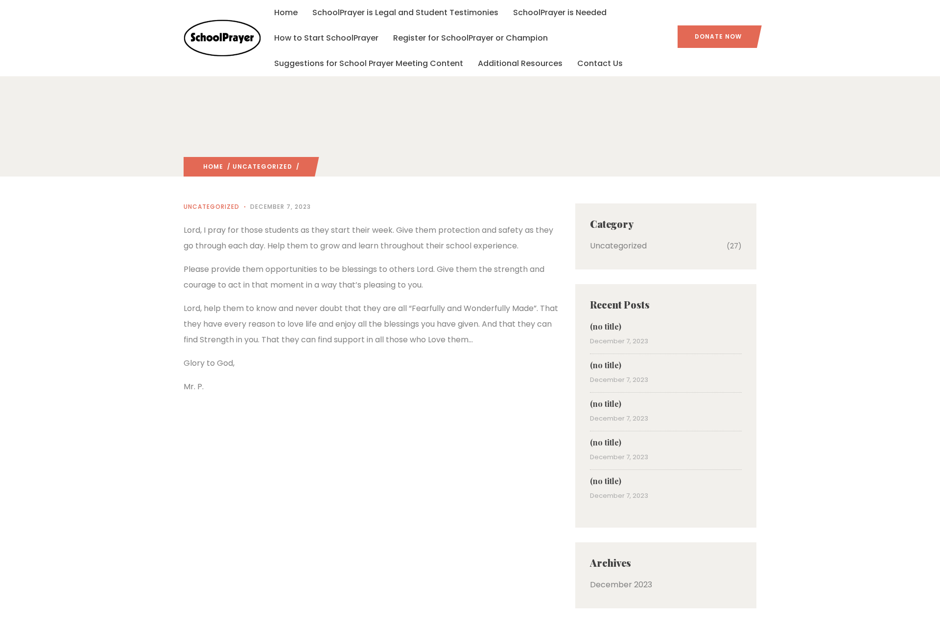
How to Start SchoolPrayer (326, 38)
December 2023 (621, 584)
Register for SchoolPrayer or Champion (470, 38)
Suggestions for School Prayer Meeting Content (368, 63)
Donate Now (718, 36)
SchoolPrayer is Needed (560, 12)
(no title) (605, 326)
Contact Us (600, 63)
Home (286, 12)
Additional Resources (520, 63)
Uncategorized (262, 166)
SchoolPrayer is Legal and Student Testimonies (405, 12)
